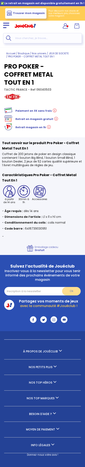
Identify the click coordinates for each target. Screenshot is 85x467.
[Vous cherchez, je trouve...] (8, 38)
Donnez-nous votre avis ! (42, 454)
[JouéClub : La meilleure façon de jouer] (25, 29)
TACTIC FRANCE (16, 90)
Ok (71, 291)
